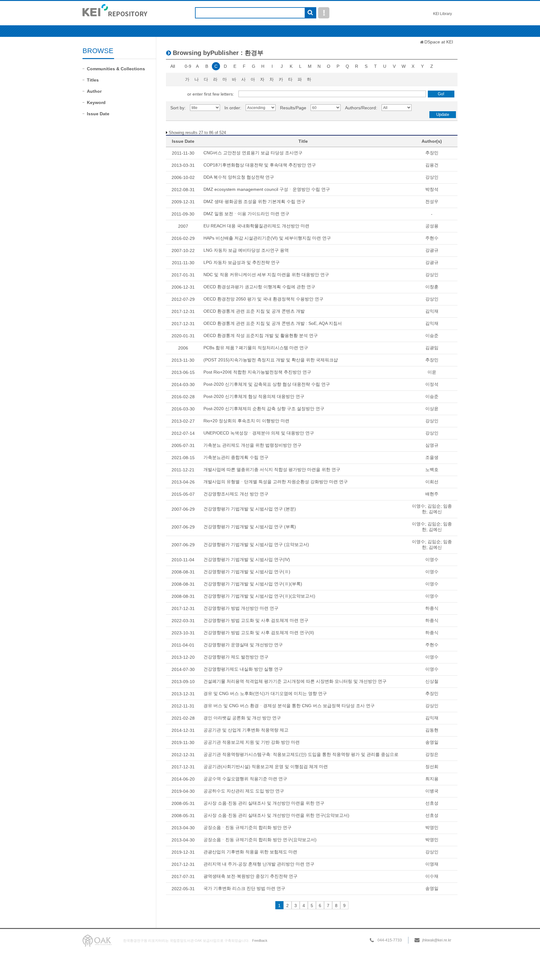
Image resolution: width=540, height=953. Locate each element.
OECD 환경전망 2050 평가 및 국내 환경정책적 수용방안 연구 (263, 298)
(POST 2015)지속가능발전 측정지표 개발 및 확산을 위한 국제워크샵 (270, 359)
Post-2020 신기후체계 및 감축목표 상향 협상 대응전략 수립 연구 (266, 384)
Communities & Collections (116, 68)
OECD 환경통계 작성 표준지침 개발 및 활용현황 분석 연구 (260, 335)
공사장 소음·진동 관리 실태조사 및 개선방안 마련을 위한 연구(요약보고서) (276, 815)
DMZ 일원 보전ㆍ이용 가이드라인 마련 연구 (246, 213)
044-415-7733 (390, 940)
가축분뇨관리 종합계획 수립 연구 (235, 457)
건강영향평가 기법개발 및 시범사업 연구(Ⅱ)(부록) (252, 583)
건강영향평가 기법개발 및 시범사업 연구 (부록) (249, 526)
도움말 (323, 12)
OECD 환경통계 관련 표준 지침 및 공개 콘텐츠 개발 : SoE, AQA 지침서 (272, 323)
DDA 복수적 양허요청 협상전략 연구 (238, 177)
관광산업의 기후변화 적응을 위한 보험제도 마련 (250, 851)
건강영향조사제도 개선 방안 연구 (235, 493)
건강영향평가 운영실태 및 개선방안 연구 (243, 644)
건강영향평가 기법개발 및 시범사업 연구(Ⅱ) (246, 571)
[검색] (310, 13)
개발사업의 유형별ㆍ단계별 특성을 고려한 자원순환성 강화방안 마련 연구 (275, 481)
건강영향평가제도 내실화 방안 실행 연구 (243, 669)
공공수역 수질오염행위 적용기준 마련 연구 (245, 778)
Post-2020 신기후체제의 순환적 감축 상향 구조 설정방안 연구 (263, 408)
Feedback (260, 940)
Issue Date (98, 113)
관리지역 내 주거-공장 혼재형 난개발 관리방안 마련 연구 (258, 863)
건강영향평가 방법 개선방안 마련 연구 (240, 608)
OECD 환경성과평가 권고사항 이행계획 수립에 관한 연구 (259, 286)
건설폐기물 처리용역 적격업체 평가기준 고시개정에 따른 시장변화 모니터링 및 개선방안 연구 (295, 681)
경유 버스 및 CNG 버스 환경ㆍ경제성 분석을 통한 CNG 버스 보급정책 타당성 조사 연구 (289, 705)
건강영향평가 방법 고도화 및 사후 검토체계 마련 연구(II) (258, 632)
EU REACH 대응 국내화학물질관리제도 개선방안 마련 (256, 225)
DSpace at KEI (438, 41)
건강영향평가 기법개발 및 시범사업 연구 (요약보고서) (256, 544)
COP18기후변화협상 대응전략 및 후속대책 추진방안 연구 (259, 164)
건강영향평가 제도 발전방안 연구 (235, 656)
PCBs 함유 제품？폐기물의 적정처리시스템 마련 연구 (255, 347)
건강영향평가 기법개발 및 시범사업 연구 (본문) (249, 508)
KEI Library (442, 14)
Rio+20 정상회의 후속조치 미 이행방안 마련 (246, 420)
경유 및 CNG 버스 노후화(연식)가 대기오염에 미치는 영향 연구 (265, 693)
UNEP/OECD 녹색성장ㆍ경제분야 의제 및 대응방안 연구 (258, 432)
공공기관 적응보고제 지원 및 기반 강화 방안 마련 (251, 742)
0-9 (188, 66)
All (172, 66)
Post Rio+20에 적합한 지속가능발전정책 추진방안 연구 (257, 372)
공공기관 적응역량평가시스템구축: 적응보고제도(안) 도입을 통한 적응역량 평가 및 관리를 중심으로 (300, 754)
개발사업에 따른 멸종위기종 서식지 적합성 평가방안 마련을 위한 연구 (271, 469)
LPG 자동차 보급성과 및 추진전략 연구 (241, 262)
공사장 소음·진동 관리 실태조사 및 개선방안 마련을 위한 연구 (263, 803)
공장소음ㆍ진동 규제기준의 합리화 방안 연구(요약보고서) (260, 839)
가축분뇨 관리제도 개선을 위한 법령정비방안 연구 (252, 445)
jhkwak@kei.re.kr (436, 940)
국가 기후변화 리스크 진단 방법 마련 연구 (244, 888)
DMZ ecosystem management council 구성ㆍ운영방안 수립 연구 (266, 189)
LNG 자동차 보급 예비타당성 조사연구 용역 (246, 250)
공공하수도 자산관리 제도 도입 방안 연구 (243, 790)
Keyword (96, 102)
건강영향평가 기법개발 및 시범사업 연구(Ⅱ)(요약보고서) (259, 595)
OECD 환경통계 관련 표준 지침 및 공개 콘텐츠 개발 (254, 311)
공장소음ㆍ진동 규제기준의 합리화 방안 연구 (247, 827)
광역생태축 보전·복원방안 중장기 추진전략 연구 (250, 876)
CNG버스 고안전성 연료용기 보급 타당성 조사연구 (252, 152)
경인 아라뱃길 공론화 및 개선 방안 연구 (242, 717)
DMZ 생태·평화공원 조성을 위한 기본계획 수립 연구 (254, 201)
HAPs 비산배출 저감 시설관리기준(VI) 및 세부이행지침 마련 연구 (267, 238)
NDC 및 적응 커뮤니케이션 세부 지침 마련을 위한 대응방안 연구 (266, 274)
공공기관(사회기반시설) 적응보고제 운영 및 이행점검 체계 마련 (265, 766)
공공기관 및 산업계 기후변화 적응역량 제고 (245, 729)
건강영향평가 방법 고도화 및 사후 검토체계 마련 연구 (255, 620)
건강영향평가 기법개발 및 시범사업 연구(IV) (246, 559)
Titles (93, 79)
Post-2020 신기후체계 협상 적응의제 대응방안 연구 (253, 396)
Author (94, 91)
